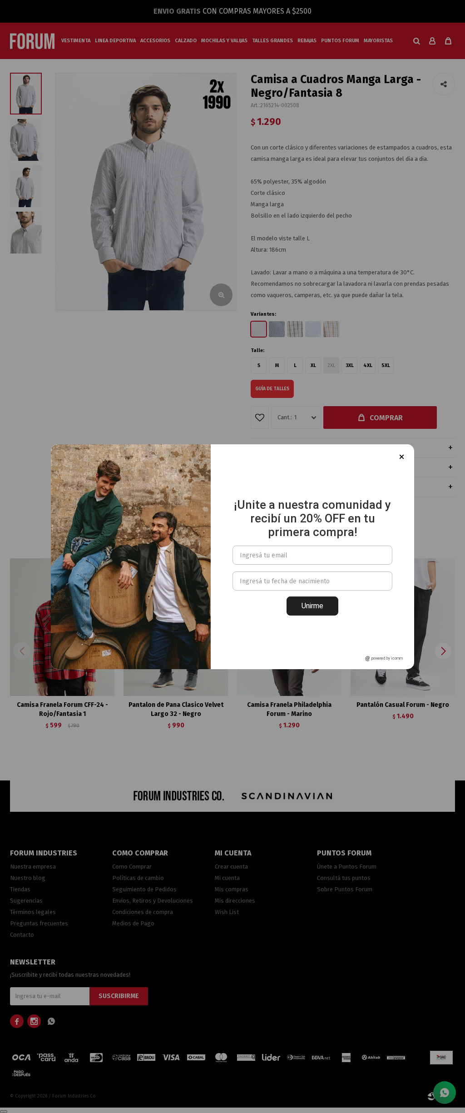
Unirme (312, 605)
